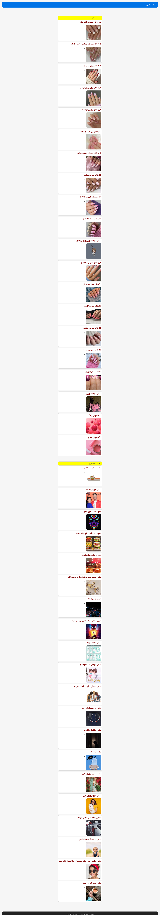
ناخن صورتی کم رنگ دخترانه (90, 196)
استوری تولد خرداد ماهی (91, 555)
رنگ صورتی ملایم (94, 437)
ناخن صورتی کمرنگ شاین (91, 218)
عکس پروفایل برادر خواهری (90, 664)
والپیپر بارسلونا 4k (94, 598)
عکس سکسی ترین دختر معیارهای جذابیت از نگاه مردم (80, 861)
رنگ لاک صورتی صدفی (92, 328)
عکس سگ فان (95, 751)
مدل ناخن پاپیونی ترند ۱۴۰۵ (90, 131)
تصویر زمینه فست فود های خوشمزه (87, 533)
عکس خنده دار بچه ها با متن (90, 839)
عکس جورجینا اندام (93, 489)
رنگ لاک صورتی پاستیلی (92, 284)
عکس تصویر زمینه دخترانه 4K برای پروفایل (84, 577)
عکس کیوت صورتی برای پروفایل (88, 240)
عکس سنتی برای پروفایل (91, 773)
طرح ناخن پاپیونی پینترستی (90, 87)
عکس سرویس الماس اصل (91, 708)
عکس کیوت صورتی (93, 393)
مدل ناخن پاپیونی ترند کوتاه (90, 22)
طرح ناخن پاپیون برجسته (91, 109)
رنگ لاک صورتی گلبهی (92, 306)
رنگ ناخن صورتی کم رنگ (91, 349)
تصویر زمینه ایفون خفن (92, 511)
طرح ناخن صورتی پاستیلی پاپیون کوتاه (86, 43)
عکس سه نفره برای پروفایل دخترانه (87, 686)
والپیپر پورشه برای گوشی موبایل (89, 817)
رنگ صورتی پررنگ (94, 415)
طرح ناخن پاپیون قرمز (92, 65)
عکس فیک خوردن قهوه (92, 883)
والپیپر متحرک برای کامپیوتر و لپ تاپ (86, 620)
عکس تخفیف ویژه (94, 642)
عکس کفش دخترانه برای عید (90, 467)
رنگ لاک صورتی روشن (92, 175)
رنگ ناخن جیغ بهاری (93, 371)
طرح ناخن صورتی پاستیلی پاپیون (88, 153)
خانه (154, 4)
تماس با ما (147, 4)
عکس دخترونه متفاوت (92, 730)
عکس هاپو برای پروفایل (92, 795)
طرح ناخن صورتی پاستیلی (91, 262)
